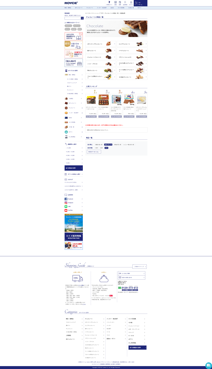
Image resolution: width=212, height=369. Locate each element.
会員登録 (125, 4)
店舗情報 (102, 364)
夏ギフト (69, 86)
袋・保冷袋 (131, 335)
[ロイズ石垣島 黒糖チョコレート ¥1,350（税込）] (104, 105)
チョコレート (90, 7)
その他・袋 (131, 7)
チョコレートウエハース (91, 335)
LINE (69, 206)
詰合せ (112, 7)
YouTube (70, 210)
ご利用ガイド (109, 4)
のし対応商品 (72, 136)
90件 (106, 148)
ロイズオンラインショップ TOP (94, 13)
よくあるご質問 (89, 362)
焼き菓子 (74, 29)
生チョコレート (79, 7)
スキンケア (131, 332)
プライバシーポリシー (106, 362)
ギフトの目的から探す (74, 174)
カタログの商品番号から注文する (73, 186)
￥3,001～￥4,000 (70, 159)
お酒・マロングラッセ (134, 329)
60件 (101, 148)
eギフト (139, 7)
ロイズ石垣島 (121, 7)
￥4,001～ (68, 163)
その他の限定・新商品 (72, 93)
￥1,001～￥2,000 (70, 151)
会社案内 (113, 364)
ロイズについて (95, 364)
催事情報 (108, 364)
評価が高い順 (117, 144)
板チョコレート (89, 328)
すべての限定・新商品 (72, 79)
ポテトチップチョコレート (91, 322)
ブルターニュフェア (72, 82)
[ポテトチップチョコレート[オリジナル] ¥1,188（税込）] (91, 105)
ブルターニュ (68, 25)
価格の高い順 (108, 144)
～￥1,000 (68, 148)
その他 (130, 322)
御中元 (79, 29)
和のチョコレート (89, 348)
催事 (120, 4)
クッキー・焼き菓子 (102, 7)
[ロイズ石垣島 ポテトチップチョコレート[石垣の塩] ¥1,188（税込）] (116, 105)
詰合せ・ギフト (111, 338)
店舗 (115, 4)
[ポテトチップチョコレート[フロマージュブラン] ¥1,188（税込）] (141, 105)
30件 (96, 148)
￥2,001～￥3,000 (70, 155)
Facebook (70, 199)
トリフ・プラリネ (89, 341)
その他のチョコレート (90, 357)
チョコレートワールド (134, 326)
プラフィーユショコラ (90, 338)
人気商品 (71, 98)
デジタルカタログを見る (70, 182)
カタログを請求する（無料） (72, 189)
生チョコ (67, 29)
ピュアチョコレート (90, 325)
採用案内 (118, 364)
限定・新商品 (68, 7)
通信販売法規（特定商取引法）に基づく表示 (123, 362)
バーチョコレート (89, 332)
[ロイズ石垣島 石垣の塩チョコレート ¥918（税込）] (129, 105)
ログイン (131, 4)
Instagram (70, 202)
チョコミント (77, 25)
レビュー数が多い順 (128, 144)
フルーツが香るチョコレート (92, 354)
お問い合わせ (97, 362)
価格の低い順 (98, 144)
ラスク (108, 335)
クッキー (109, 325)
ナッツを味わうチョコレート (92, 351)
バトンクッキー (110, 322)
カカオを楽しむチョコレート (92, 344)
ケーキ (108, 332)
